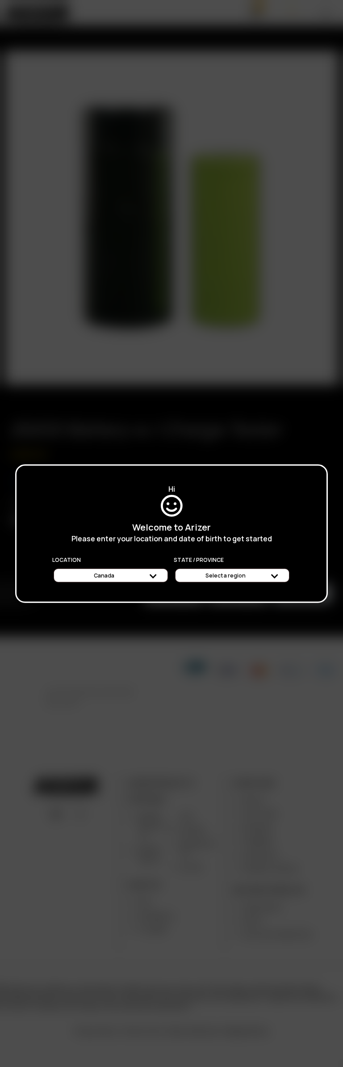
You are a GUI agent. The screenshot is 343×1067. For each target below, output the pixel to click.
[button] (342, 1063)
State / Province (199, 559)
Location (66, 559)
